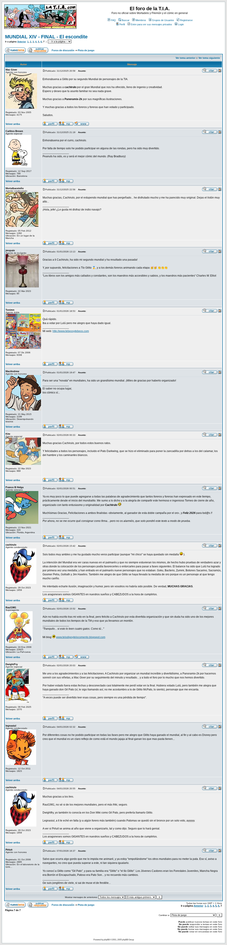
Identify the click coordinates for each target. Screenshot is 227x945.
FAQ (113, 20)
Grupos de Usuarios (163, 20)
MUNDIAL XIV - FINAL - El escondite (46, 36)
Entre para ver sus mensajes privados (151, 24)
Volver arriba (13, 124)
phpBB (107, 939)
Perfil (122, 24)
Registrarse (186, 20)
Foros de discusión (63, 50)
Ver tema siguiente (209, 58)
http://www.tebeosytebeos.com (71, 331)
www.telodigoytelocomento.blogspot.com (80, 637)
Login (181, 24)
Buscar (125, 20)
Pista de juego (86, 50)
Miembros (140, 20)
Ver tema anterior (185, 58)
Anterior (21, 41)
